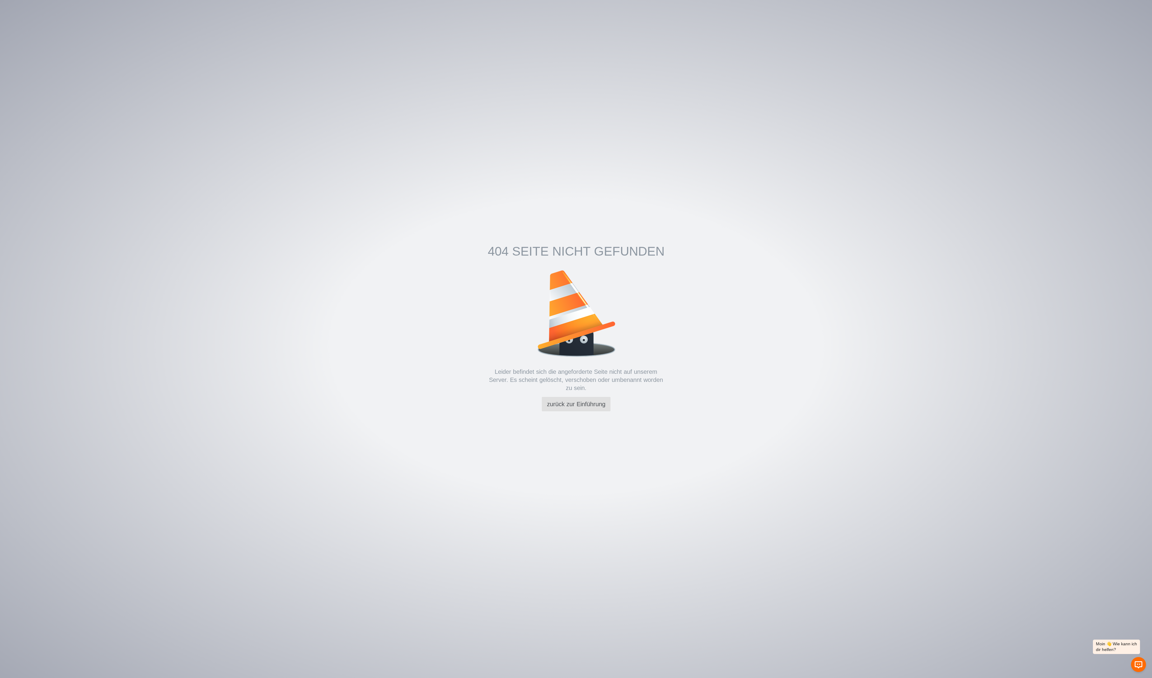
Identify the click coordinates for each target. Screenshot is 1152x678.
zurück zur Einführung (576, 404)
